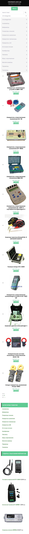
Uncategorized (6, 19)
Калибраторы (6, 51)
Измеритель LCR (6, 43)
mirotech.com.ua (14, 2)
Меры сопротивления (8, 58)
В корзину (16, 93)
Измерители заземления (9, 35)
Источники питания (7, 47)
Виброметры (5, 27)
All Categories (6, 16)
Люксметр (5, 54)
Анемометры (5, 23)
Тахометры (5, 70)
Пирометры (5, 66)
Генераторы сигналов (8, 31)
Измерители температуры (9, 39)
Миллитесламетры (7, 62)
